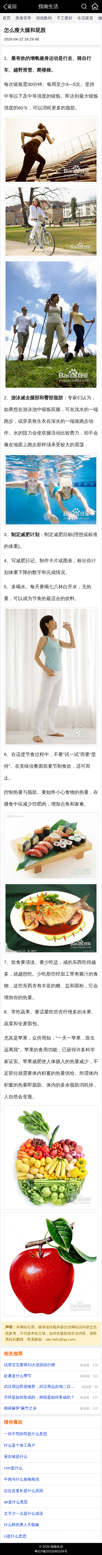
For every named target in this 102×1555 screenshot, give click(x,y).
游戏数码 (44, 18)
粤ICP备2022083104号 (51, 1551)
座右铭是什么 (15, 1456)
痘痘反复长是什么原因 (23, 1490)
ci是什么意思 (15, 1536)
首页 (6, 18)
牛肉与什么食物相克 (21, 1479)
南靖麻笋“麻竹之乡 (20, 1408)
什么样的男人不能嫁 (21, 1524)
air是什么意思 (16, 1502)
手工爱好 (64, 18)
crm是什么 (13, 1468)
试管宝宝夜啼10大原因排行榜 (29, 1365)
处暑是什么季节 (17, 1376)
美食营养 (23, 18)
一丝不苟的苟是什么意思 (25, 1433)
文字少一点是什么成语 (23, 1513)
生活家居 (85, 18)
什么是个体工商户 (19, 1445)
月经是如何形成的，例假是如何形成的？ (39, 1397)
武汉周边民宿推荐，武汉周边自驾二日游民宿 (43, 1386)
